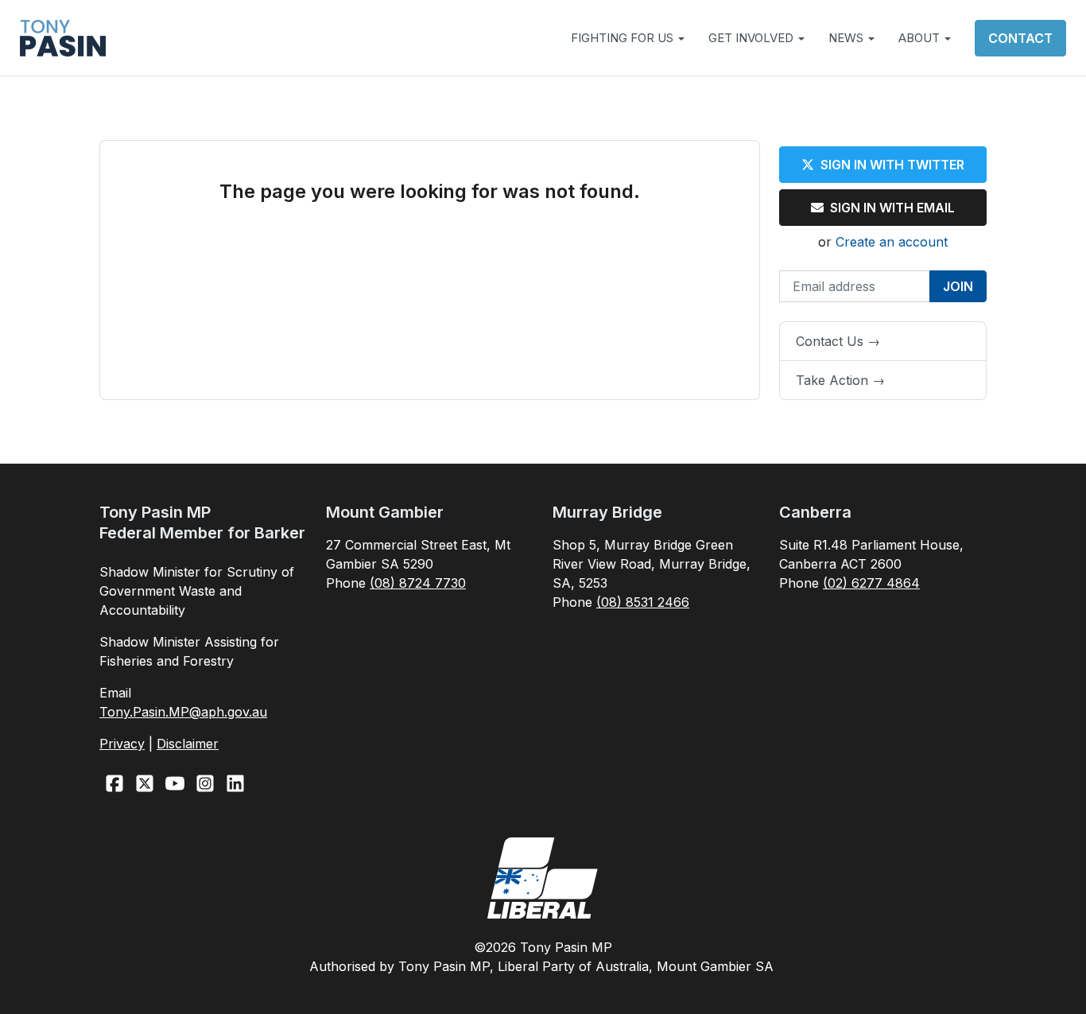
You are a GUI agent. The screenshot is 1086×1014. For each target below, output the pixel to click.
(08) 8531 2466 (642, 602)
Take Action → (840, 380)
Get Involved (752, 37)
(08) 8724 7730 (418, 583)
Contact (1020, 38)
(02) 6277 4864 (871, 583)
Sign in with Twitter (892, 165)
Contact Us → (838, 341)
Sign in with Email (892, 208)
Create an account (892, 242)
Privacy (122, 744)
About (920, 37)
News (847, 37)
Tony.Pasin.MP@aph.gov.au (183, 712)
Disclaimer (188, 744)
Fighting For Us (624, 37)
